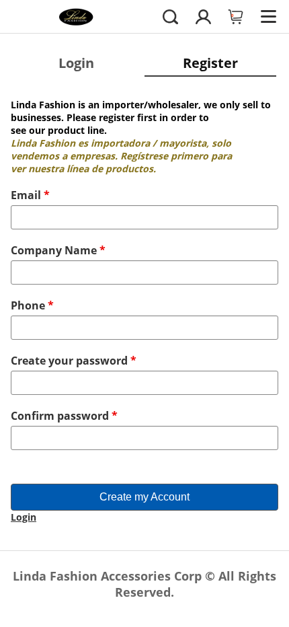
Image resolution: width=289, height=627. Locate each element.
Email (30, 195)
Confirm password (64, 415)
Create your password (73, 360)
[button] (170, 16)
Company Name (58, 250)
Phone (32, 305)
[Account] (203, 16)
